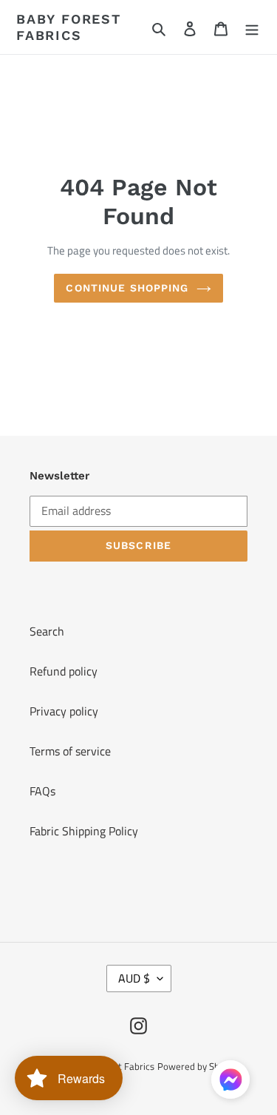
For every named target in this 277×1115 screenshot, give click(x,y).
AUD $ (134, 978)
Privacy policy (64, 711)
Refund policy (64, 671)
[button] (230, 1082)
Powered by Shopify (198, 1066)
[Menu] (251, 27)
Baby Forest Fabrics (68, 27)
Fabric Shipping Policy (84, 831)
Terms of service (70, 751)
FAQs (42, 791)
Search (47, 631)
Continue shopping (127, 288)
